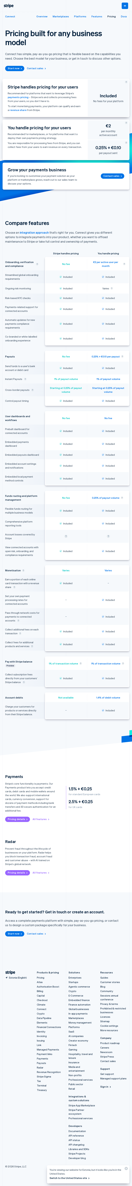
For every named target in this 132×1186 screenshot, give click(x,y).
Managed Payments (48, 1049)
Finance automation (80, 1004)
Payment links (44, 1054)
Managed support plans (113, 1078)
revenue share (18, 110)
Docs (124, 16)
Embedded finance (79, 1000)
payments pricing (18, 97)
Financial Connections (49, 1027)
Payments (42, 1058)
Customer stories (110, 982)
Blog (102, 986)
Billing (40, 991)
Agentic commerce (79, 986)
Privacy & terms (109, 1004)
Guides (104, 977)
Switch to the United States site (68, 1178)
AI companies (76, 1036)
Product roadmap (110, 1043)
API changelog (77, 1144)
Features (96, 16)
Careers (104, 1047)
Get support (107, 1074)
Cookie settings (109, 1025)
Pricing (111, 16)
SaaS (71, 1031)
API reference (76, 1135)
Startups (73, 982)
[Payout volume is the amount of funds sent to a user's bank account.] (122, 497)
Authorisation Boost (48, 986)
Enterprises (75, 977)
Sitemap (105, 1021)
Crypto (41, 1013)
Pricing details (16, 819)
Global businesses (79, 1009)
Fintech (73, 1045)
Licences (105, 1016)
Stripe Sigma (44, 1076)
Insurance (74, 1062)
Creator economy (78, 1040)
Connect (41, 1009)
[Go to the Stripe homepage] (9, 973)
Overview (41, 16)
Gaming (73, 1049)
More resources (109, 1030)
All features (40, 819)
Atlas (40, 982)
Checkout (42, 1000)
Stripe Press (107, 1056)
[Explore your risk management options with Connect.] (111, 288)
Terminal (42, 1085)
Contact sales (35, 68)
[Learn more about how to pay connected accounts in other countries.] (32, 390)
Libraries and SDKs (79, 1149)
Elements (42, 1022)
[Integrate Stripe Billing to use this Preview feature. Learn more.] (23, 682)
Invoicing (42, 1036)
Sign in (104, 1086)
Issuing (41, 1040)
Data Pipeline (44, 1018)
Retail (72, 1088)
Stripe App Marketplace (82, 1105)
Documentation (77, 1131)
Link (39, 1045)
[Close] (125, 1169)
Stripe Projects (77, 1153)
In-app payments (78, 1013)
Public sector (76, 1084)
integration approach (34, 232)
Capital (41, 995)
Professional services (81, 1079)
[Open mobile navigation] (125, 6)
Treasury (42, 1090)
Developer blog (77, 1158)
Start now (13, 68)
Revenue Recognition (49, 1072)
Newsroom (106, 1052)
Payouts (41, 1063)
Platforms (80, 16)
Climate (41, 1004)
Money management (80, 1022)
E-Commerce (76, 995)
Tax (39, 1081)
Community (106, 991)
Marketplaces (61, 16)
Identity (41, 1031)
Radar (40, 1067)
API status (74, 1140)
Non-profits (75, 1075)
